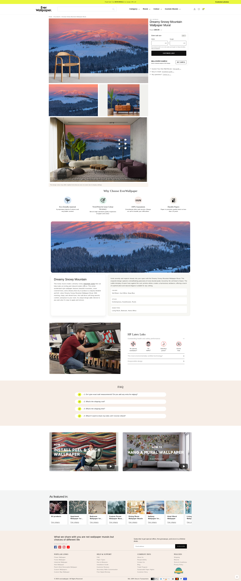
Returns (176, 559)
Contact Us (141, 562)
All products (56, 16)
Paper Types (101, 559)
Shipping (177, 557)
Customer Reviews (103, 567)
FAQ (98, 557)
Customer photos (222, 2)
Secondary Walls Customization (107, 569)
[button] (83, 452)
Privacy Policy (178, 564)
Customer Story (142, 572)
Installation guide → (168, 71)
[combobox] (87, 9)
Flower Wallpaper (60, 557)
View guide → (177, 69)
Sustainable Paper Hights (145, 569)
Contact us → (167, 74)
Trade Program (142, 567)
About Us (140, 557)
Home (50, 16)
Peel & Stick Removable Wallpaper (65, 567)
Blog (138, 564)
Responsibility (142, 559)
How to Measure (102, 562)
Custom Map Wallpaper (62, 572)
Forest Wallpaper (60, 559)
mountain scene (89, 284)
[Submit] (113, 9)
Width (153, 39)
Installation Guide (102, 564)
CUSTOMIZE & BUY (169, 53)
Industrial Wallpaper (60, 562)
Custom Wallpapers (60, 569)
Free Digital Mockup (103, 572)
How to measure (155, 48)
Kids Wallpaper (59, 564)
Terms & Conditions (180, 562)
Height (172, 39)
